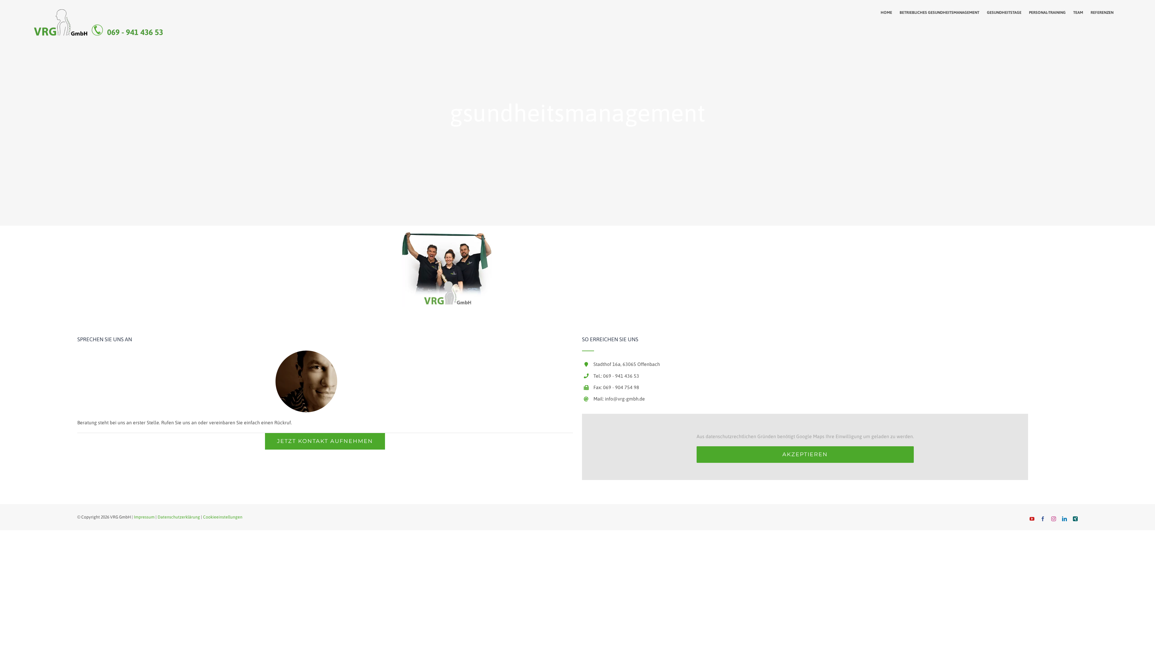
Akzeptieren (805, 454)
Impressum (144, 517)
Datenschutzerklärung (179, 517)
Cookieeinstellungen (222, 517)
